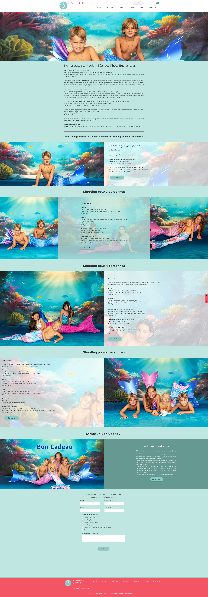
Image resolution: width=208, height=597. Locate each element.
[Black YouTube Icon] (206, 301)
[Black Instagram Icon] (206, 298)
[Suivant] (199, 36)
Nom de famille (109, 500)
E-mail (82, 507)
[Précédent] (9, 36)
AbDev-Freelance (127, 593)
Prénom (82, 500)
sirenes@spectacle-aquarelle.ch (81, 588)
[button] (157, 2)
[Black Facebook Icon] (206, 296)
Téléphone (107, 507)
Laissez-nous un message (90, 533)
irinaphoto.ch (87, 121)
